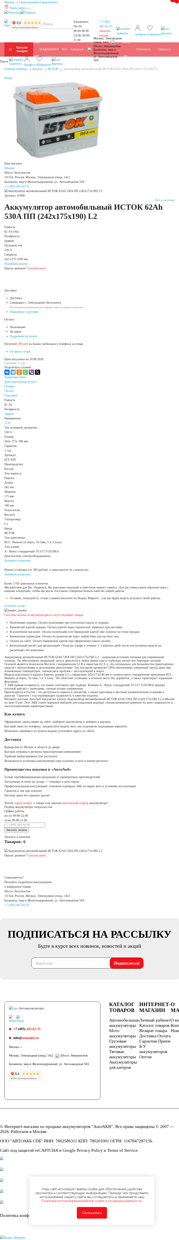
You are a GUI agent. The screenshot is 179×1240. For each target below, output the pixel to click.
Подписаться (126, 963)
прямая (9, 413)
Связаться (77, 49)
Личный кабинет (155, 1020)
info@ (26, 1038)
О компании (26, 2)
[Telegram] (13, 372)
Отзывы (9, 386)
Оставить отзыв (20, 351)
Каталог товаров (22, 49)
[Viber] (31, 372)
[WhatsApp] (25, 372)
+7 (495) (127, 49)
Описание (10, 395)
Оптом (145, 1056)
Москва (9, 168)
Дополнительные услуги (20, 381)
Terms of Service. (123, 1150)
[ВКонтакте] (7, 372)
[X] (37, 372)
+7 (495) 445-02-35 (16, 186)
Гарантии (46, 2)
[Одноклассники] (19, 372)
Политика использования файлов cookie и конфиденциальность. (92, 1201)
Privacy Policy (90, 1150)
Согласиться (92, 1213)
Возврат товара (153, 1030)
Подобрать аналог (16, 263)
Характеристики (15, 377)
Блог (37, 2)
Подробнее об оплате (24, 336)
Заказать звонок (16, 830)
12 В (7, 423)
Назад (8, 78)
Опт (55, 2)
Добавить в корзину (17, 560)
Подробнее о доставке (24, 311)
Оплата (9, 391)
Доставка (148, 1035)
